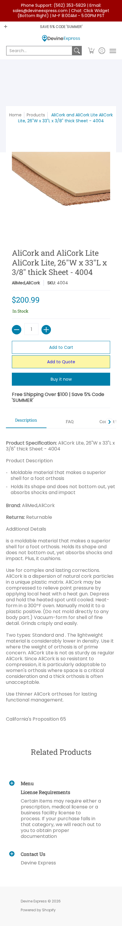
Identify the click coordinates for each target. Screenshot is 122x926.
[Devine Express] (61, 38)
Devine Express (34, 901)
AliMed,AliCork (26, 283)
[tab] (26, 422)
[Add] (46, 329)
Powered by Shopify (38, 909)
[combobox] (39, 50)
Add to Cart (61, 347)
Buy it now (61, 379)
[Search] (77, 50)
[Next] (109, 422)
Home (15, 115)
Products (36, 115)
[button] (91, 51)
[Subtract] (16, 329)
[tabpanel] (61, 578)
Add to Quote (61, 362)
